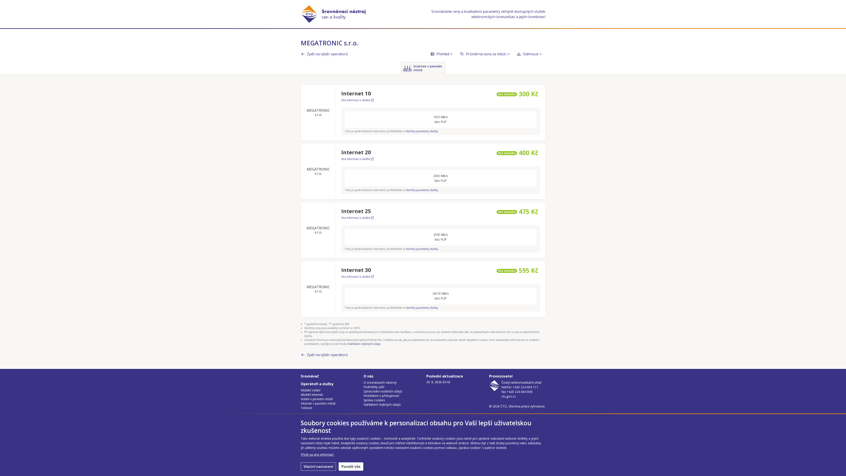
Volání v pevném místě (317, 399)
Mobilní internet (312, 394)
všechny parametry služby (422, 131)
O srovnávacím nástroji (380, 382)
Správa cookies (374, 400)
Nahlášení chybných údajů (364, 344)
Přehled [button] (442, 54)
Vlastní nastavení (318, 466)
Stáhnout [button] (530, 54)
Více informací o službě (355, 100)
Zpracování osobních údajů (383, 391)
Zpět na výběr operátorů (327, 54)
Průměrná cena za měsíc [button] (486, 54)
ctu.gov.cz (508, 396)
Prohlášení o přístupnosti (381, 396)
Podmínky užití (374, 387)
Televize (306, 408)
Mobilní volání (310, 390)
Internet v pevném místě (318, 403)
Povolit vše (350, 466)
